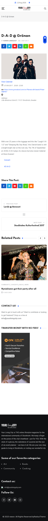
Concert (7, 160)
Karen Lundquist (10, 41)
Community (5, 284)
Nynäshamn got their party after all (18, 289)
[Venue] (2, 95)
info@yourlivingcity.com (12, 487)
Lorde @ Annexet (12, 207)
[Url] (2, 89)
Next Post (38, 222)
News (27, 284)
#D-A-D (7, 166)
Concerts (14, 284)
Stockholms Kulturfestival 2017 (29, 226)
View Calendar (7, 82)
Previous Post (12, 204)
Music (21, 284)
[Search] (45, 8)
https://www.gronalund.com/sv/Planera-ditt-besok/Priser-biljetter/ (23, 90)
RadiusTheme (40, 517)
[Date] (2, 85)
